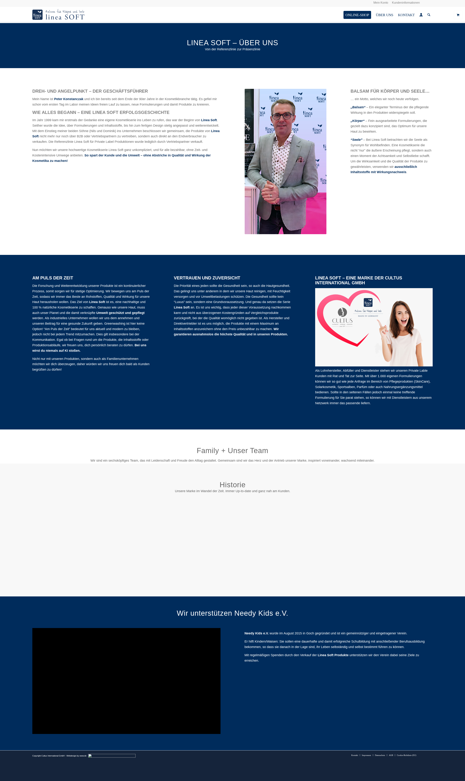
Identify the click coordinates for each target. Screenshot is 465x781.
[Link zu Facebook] (430, 2)
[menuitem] (381, 3)
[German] (34, 2)
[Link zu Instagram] (424, 2)
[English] (39, 2)
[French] (43, 2)
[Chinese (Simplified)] (47, 2)
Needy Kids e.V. (256, 633)
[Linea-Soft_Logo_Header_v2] (58, 15)
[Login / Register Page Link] (421, 15)
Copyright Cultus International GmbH (48, 756)
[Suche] (429, 15)
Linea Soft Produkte (333, 655)
